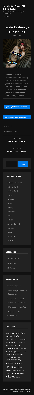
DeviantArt (11, 212)
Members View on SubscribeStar (17, 117)
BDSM (16, 336)
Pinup (16, 131)
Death (20, 342)
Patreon (10, 187)
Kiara (12, 354)
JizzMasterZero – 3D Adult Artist (14, 7)
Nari (16, 363)
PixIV (9, 216)
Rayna (20, 367)
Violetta (22, 373)
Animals (16, 332)
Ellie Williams (9, 346)
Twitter (9, 203)
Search (23, 164)
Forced (9, 348)
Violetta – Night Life (14, 286)
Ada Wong (8, 333)
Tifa (23, 370)
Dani (15, 343)
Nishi (20, 363)
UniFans (10, 191)
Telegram (10, 199)
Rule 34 (10, 220)
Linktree (10, 240)
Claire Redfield (9, 343)
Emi (15, 345)
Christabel (23, 340)
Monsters (10, 363)
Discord (10, 195)
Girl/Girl (16, 349)
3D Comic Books (13, 258)
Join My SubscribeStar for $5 (17, 107)
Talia (20, 370)
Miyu (20, 360)
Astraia (7, 336)
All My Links (11, 236)
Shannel (15, 370)
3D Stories (11, 268)
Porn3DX (10, 228)
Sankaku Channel (13, 224)
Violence (15, 373)
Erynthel (19, 346)
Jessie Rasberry (8, 131)
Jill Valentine (18, 352)
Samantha (8, 370)
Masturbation (11, 360)
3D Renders (7, 126)
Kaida (24, 352)
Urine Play (8, 373)
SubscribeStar (12, 183)
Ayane (11, 336)
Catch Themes (25, 391)
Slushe (9, 232)
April (23, 333)
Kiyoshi (17, 354)
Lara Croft (9, 357)
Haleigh (23, 349)
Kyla (21, 354)
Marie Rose (17, 357)
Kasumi (8, 354)
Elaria (25, 343)
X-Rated (10, 376)
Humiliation (9, 352)
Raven (15, 367)
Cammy (17, 339)
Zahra (18, 377)
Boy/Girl (10, 339)
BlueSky (10, 207)
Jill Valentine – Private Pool (16, 307)
